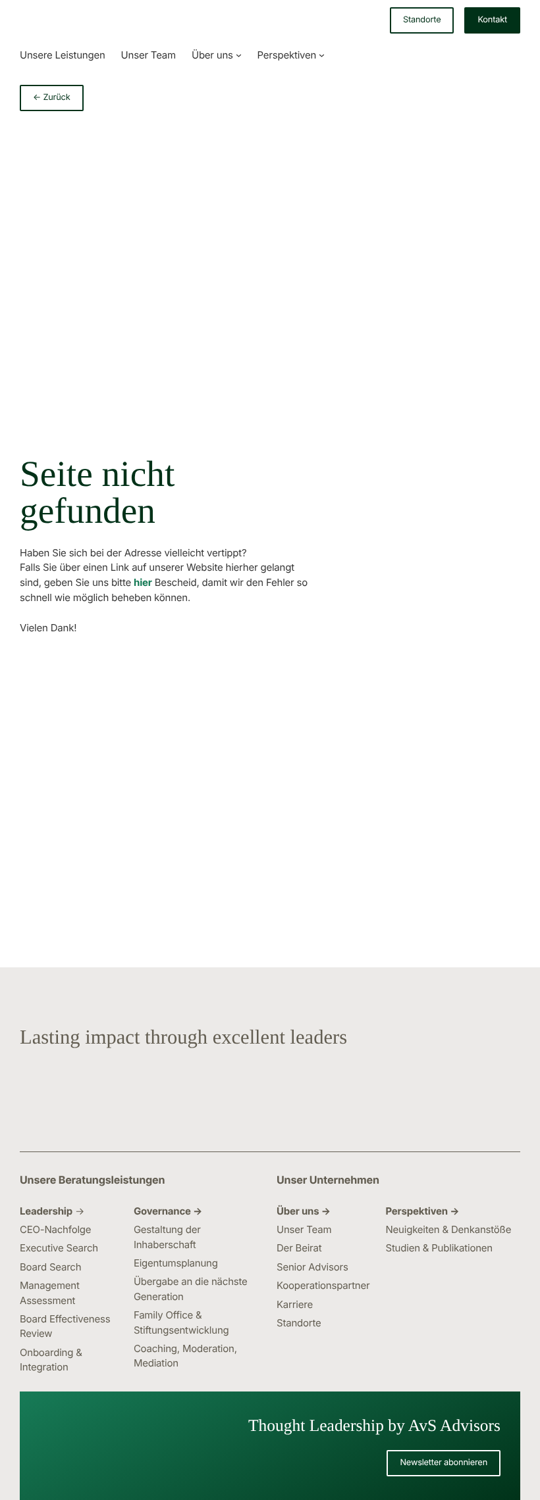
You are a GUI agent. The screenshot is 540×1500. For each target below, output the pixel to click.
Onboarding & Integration (51, 1359)
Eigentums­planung (176, 1263)
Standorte (422, 20)
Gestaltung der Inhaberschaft (167, 1236)
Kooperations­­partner (323, 1285)
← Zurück (51, 98)
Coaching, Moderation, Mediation (185, 1355)
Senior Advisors (312, 1267)
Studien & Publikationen (439, 1248)
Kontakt (492, 20)
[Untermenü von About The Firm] (239, 55)
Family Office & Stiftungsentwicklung (181, 1322)
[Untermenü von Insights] (322, 55)
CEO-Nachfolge (55, 1229)
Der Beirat (299, 1248)
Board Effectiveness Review (65, 1326)
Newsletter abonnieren (443, 1463)
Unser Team (304, 1229)
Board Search (50, 1267)
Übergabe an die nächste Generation (191, 1288)
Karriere (295, 1304)
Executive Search (59, 1248)
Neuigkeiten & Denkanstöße (448, 1229)
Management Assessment (50, 1292)
